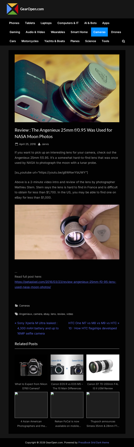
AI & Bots (90, 23)
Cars (13, 41)
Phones (14, 23)
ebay (46, 313)
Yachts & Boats (54, 41)
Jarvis (45, 144)
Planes (75, 41)
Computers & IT (68, 23)
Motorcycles (30, 41)
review (61, 313)
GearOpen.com (32, 9)
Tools (105, 41)
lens (53, 313)
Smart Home (79, 32)
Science (90, 41)
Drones (116, 32)
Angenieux (25, 313)
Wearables (58, 32)
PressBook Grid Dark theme (93, 442)
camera (38, 313)
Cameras (99, 32)
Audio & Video (35, 32)
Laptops (46, 23)
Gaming (15, 32)
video (69, 313)
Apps (105, 23)
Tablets (30, 23)
